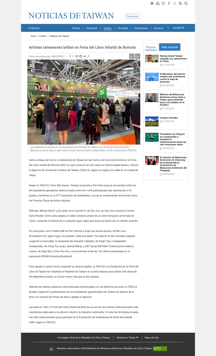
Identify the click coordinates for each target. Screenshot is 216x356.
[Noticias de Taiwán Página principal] (151, 3)
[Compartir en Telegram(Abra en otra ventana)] (81, 56)
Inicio (33, 36)
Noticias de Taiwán (59, 36)
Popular (151, 47)
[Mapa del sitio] (157, 3)
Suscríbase (132, 16)
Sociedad (123, 28)
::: (28, 8)
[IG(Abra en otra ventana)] (163, 3)
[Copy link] (88, 56)
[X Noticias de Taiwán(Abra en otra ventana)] (174, 3)
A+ (137, 56)
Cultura (107, 28)
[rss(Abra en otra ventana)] (180, 3)
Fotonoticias (141, 28)
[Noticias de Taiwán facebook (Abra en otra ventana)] (169, 3)
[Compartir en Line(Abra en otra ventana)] (77, 56)
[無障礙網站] (160, 348)
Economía (91, 28)
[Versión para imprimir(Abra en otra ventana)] (85, 56)
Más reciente (170, 47)
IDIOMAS (177, 28)
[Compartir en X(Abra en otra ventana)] (73, 56)
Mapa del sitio (152, 337)
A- (132, 56)
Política (76, 28)
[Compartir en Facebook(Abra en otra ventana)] (70, 56)
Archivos (158, 28)
